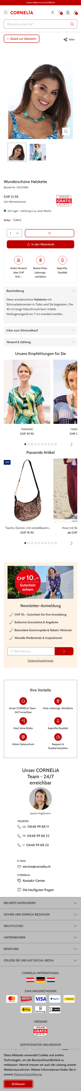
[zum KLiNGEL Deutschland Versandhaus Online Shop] (40, 980)
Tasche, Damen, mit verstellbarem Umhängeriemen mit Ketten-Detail (27, 528)
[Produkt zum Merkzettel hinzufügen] (49, 233)
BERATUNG (11, 949)
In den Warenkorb (42, 244)
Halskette (27, 429)
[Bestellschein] (68, 12)
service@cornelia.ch (37, 866)
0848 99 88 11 (38, 827)
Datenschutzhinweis (40, 660)
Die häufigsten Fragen (38, 890)
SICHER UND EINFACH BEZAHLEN (27, 914)
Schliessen (18, 1084)
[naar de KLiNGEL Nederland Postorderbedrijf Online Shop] (51, 980)
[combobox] (40, 24)
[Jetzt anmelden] (64, 651)
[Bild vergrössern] (66, 131)
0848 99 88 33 (37, 845)
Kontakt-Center (34, 881)
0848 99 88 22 (38, 836)
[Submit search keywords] (72, 24)
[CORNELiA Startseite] (22, 12)
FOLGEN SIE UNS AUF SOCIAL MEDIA (29, 960)
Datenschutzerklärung (28, 1074)
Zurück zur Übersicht (23, 38)
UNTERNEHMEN (14, 937)
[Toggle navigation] (6, 12)
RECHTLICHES (13, 926)
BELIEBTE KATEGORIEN (19, 903)
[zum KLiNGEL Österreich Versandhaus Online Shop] (30, 980)
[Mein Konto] (53, 12)
